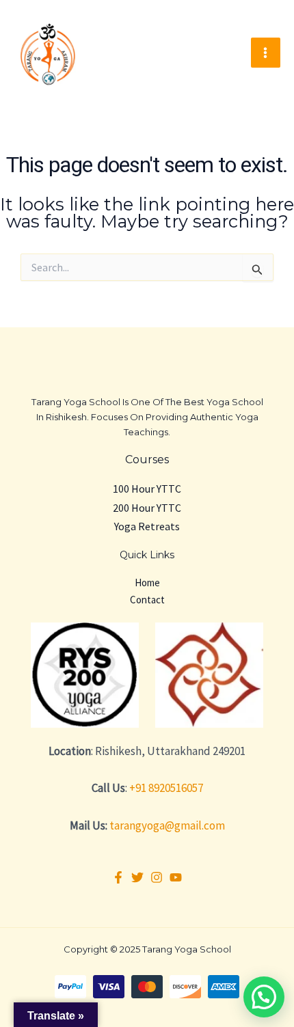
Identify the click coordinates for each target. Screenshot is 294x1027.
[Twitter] (137, 877)
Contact (147, 599)
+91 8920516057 (166, 787)
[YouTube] (176, 877)
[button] (263, 996)
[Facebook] (118, 877)
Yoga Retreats (147, 526)
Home (147, 582)
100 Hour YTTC (147, 488)
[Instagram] (156, 877)
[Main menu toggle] (266, 53)
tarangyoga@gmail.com (167, 825)
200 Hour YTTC (147, 508)
